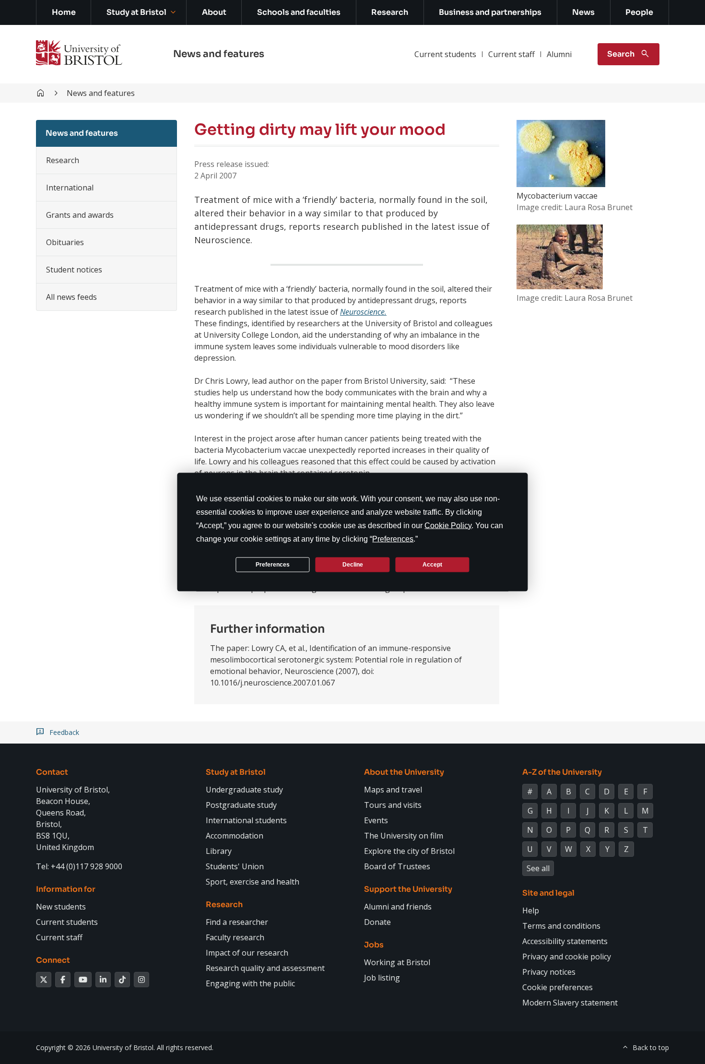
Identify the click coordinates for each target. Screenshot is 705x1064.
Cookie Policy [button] (447, 525)
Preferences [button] (392, 539)
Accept (432, 564)
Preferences (273, 564)
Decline (352, 564)
